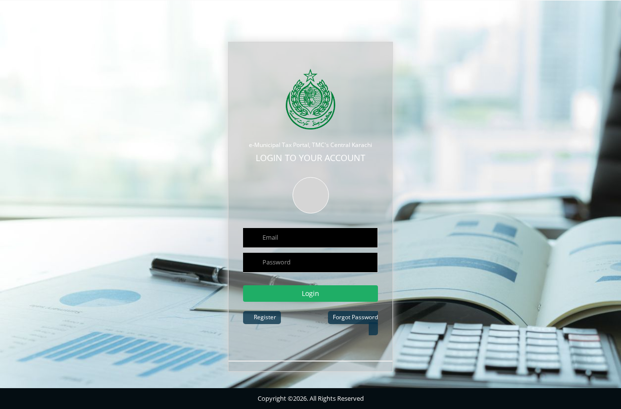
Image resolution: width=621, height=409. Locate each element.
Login (310, 293)
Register (264, 317)
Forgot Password (355, 317)
